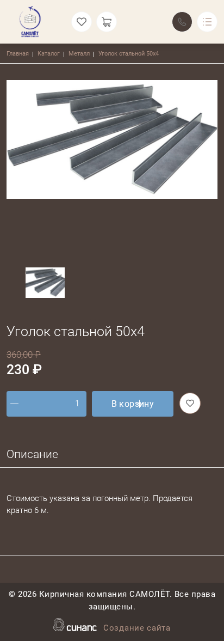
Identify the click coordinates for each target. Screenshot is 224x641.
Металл (79, 53)
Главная (18, 53)
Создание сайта (137, 628)
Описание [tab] (32, 454)
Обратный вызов (182, 21)
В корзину (132, 404)
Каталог (49, 53)
